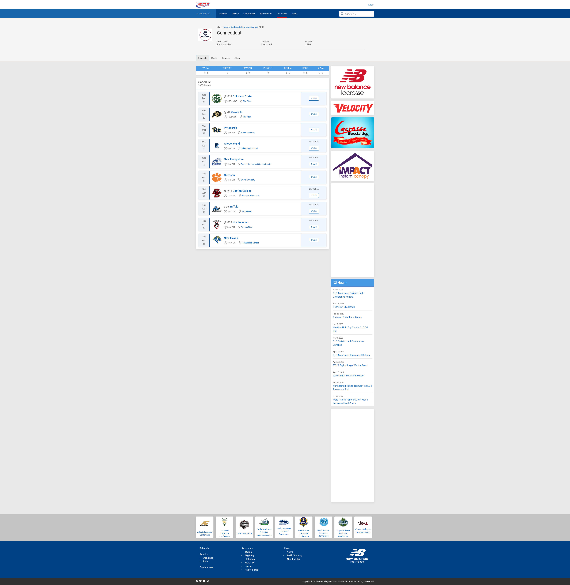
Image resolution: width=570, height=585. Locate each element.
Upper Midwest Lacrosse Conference (343, 533)
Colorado (237, 112)
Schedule (202, 58)
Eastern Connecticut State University (256, 164)
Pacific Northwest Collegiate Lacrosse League (264, 532)
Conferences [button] (249, 13)
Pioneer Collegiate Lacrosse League (240, 27)
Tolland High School (249, 148)
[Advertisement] (352, 230)
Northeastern (241, 222)
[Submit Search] (342, 14)
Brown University (248, 132)
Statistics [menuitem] (250, 559)
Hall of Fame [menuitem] (251, 569)
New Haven (231, 238)
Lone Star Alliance (244, 533)
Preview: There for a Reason (347, 317)
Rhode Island (232, 143)
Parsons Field (246, 227)
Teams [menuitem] (248, 552)
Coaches (226, 58)
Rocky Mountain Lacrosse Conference (284, 531)
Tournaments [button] (266, 13)
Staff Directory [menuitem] (294, 555)
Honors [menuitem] (248, 566)
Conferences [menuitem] (206, 567)
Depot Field (246, 211)
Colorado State (242, 96)
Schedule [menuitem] (222, 13)
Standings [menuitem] (208, 557)
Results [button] (235, 13)
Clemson (229, 175)
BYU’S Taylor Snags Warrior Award (350, 365)
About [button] (294, 13)
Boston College (242, 190)
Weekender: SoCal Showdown (348, 375)
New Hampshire (234, 159)
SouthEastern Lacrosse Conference (303, 533)
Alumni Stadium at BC (251, 195)
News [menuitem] (290, 552)
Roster (214, 58)
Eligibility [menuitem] (249, 555)
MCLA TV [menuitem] (250, 562)
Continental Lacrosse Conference (224, 533)
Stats (237, 58)
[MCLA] (203, 4)
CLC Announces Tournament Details (351, 355)
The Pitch (247, 101)
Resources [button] (282, 13)
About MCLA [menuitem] (293, 559)
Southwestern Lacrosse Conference (323, 533)
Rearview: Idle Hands (344, 307)
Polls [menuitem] (205, 561)
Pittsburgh (230, 127)
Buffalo (233, 206)
